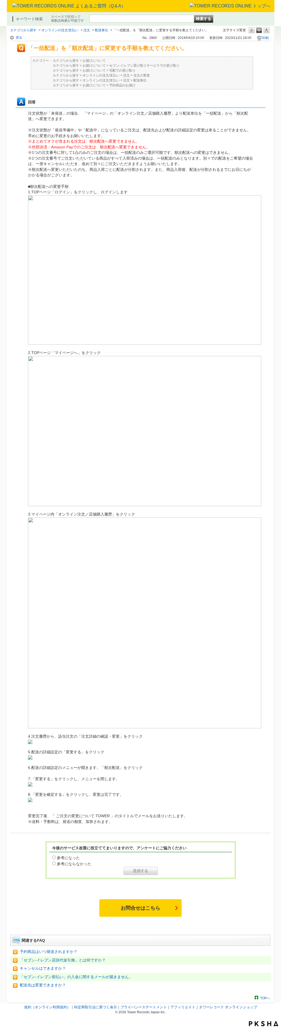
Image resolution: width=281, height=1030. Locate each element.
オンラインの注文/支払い (59, 30)
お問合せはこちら (140, 908)
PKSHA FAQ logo (263, 1023)
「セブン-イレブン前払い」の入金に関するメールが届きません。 (76, 977)
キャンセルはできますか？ (43, 968)
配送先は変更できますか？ (43, 985)
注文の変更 (141, 75)
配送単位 (101, 30)
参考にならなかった (74, 864)
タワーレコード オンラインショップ (228, 1007)
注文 (86, 30)
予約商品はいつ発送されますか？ (48, 952)
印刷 (265, 38)
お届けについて (94, 61)
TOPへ (265, 998)
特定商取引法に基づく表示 (95, 1007)
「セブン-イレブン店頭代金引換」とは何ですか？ (63, 960)
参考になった (68, 858)
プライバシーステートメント (143, 1007)
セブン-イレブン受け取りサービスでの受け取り (144, 65)
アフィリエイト (182, 1007)
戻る (19, 37)
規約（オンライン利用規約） (47, 1007)
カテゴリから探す (23, 30)
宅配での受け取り (122, 70)
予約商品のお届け (122, 85)
